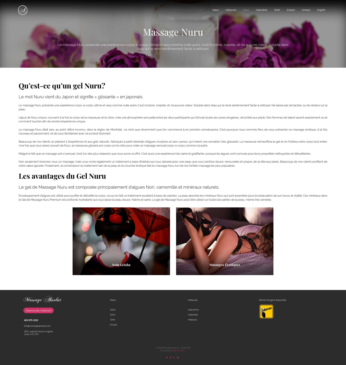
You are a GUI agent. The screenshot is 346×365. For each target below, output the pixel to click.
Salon (215, 9)
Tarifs (277, 9)
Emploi (291, 9)
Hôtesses (231, 9)
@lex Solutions (179, 350)
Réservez (38, 310)
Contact (306, 9)
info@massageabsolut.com (37, 325)
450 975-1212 (31, 320)
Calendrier (261, 9)
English (321, 9)
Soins (246, 9)
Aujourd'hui (193, 309)
